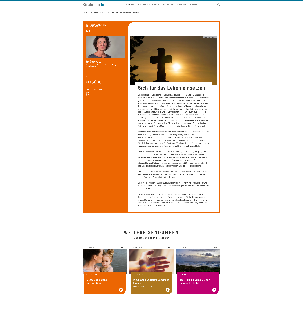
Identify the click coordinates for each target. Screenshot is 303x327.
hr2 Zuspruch (109, 13)
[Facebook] (88, 82)
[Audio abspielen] (120, 289)
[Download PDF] (87, 94)
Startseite (87, 13)
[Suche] (218, 4)
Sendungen (128, 4)
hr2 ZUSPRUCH (92, 27)
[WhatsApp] (94, 82)
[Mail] (99, 82)
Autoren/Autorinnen (148, 4)
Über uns (181, 4)
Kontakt (194, 4)
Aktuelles (168, 4)
